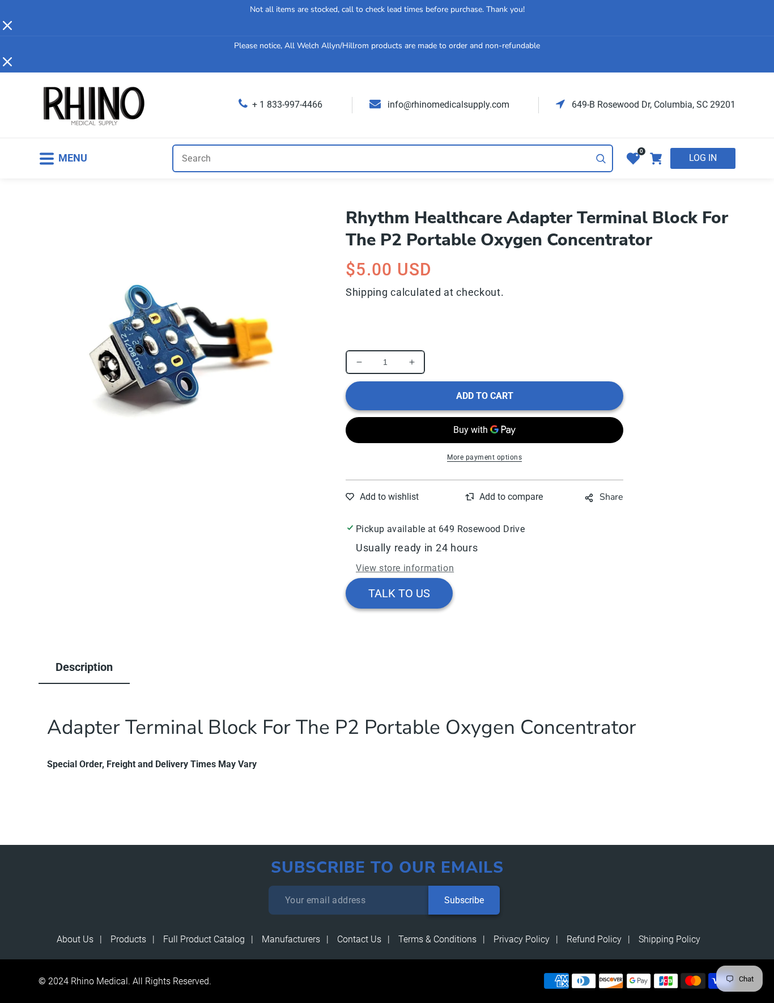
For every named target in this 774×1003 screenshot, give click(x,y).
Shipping (367, 292)
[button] (63, 158)
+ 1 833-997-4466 (287, 104)
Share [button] (611, 497)
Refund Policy (594, 939)
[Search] (601, 158)
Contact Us (359, 939)
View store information (405, 568)
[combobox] (392, 158)
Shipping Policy (669, 939)
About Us (75, 939)
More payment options (484, 457)
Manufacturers (291, 939)
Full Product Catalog (204, 939)
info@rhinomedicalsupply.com (447, 104)
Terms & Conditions (437, 939)
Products (128, 939)
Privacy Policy (522, 939)
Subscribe (464, 900)
